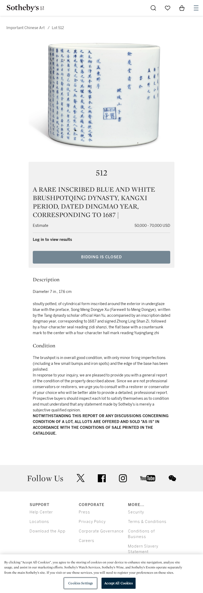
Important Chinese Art (25, 28)
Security (136, 512)
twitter (81, 478)
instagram (123, 478)
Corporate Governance (101, 531)
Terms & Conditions (147, 522)
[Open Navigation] (196, 8)
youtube (147, 478)
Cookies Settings (80, 583)
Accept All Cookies (118, 583)
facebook (102, 478)
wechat (172, 478)
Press (84, 512)
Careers (86, 541)
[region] (101, 573)
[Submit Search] (153, 8)
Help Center (41, 512)
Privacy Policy (92, 522)
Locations (39, 522)
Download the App (48, 531)
